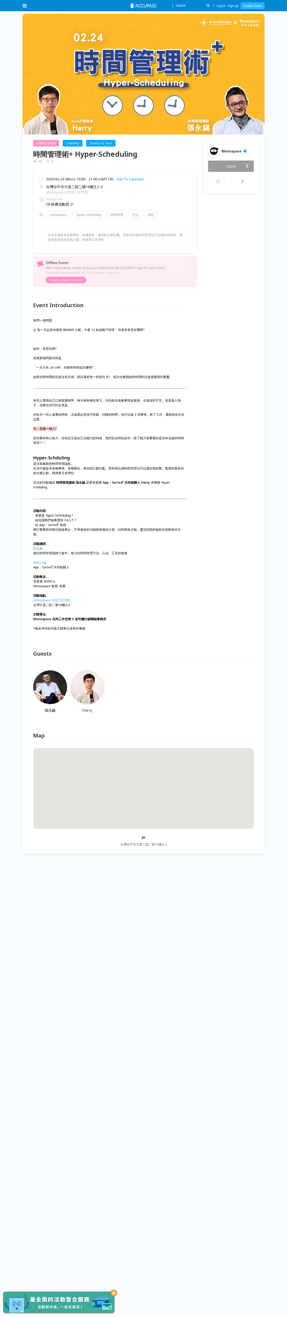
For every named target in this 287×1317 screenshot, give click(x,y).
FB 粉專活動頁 (57, 204)
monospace (58, 215)
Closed (231, 166)
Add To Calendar (130, 179)
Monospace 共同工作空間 (51, 600)
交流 (135, 215)
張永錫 (38, 548)
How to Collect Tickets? (66, 280)
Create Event (252, 6)
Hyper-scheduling (88, 215)
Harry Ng (39, 562)
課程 (151, 215)
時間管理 (117, 215)
